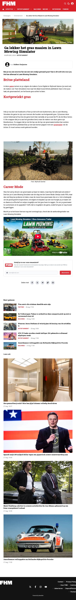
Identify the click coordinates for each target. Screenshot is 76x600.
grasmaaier (58, 125)
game (11, 86)
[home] (3, 9)
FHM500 (65, 9)
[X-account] (30, 587)
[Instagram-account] (40, 587)
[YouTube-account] (46, 587)
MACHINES (37, 9)
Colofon (73, 585)
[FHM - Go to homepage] (6, 583)
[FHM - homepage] (8, 3)
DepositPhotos (70, 588)
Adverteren (58, 588)
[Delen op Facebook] (32, 282)
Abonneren (65, 273)
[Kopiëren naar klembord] (48, 282)
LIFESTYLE (9, 9)
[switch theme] (68, 3)
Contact (60, 582)
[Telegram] (42, 282)
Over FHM (64, 585)
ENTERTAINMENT (23, 9)
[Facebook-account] (35, 587)
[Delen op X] (37, 282)
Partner (21, 307)
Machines (21, 319)
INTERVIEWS (56, 9)
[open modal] (72, 3)
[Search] (65, 3)
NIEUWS (45, 9)
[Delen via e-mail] (53, 282)
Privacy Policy (71, 582)
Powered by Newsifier (38, 595)
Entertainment (22, 55)
